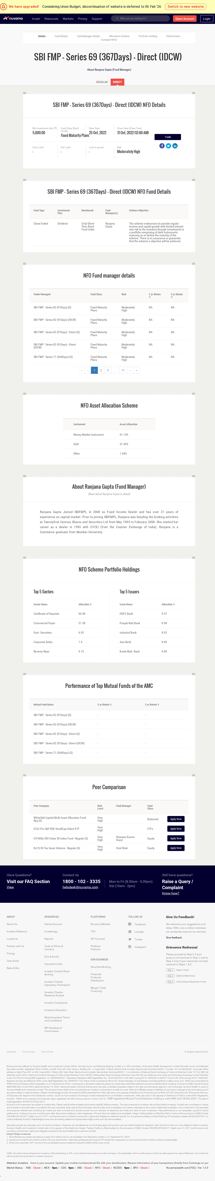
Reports (49, 938)
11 (123, 370)
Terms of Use (47, 1052)
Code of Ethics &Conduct (54, 948)
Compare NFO (109, 39)
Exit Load (65, 147)
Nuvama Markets (100, 924)
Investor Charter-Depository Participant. (58, 983)
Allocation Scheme (119, 36)
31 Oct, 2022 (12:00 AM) (130, 132)
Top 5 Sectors (44, 591)
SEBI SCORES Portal (185, 976)
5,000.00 (39, 132)
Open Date (94, 128)
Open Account (185, 18)
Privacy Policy (28, 1052)
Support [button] (97, 18)
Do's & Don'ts (52, 956)
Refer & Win (13, 968)
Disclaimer (11, 1052)
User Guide (13, 960)
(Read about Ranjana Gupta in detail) (109, 494)
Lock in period (96, 147)
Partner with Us (15, 946)
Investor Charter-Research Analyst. (55, 994)
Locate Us (12, 938)
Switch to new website (186, 7)
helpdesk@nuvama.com (80, 887)
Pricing (11, 953)
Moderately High (128, 151)
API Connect (98, 938)
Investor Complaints (56, 1002)
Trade (168, 137)
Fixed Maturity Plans (73, 135)
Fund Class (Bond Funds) (70, 130)
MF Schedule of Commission (53, 1029)
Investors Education (56, 1010)
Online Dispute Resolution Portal (191, 982)
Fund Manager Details (88, 36)
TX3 (93, 931)
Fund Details (61, 36)
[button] (206, 18)
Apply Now (175, 819)
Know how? (170, 893)
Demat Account (53, 924)
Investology (51, 931)
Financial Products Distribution (97, 977)
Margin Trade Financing (98, 989)
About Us (12, 924)
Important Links (53, 964)
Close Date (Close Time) (129, 128)
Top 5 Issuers (129, 591)
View (10, 887)
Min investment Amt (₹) (45, 128)
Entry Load (38, 147)
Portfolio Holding (148, 36)
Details (42, 36)
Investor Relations (17, 931)
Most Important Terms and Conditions (57, 1019)
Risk (119, 147)
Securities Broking (101, 966)
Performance (173, 36)
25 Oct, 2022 (97, 132)
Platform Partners (96, 948)
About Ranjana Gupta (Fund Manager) (109, 69)
